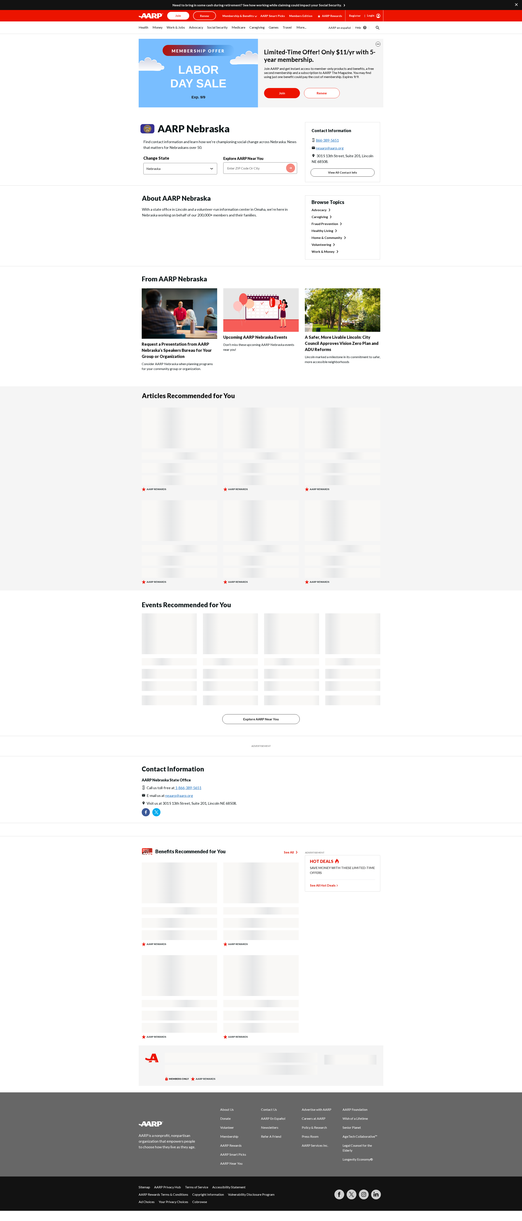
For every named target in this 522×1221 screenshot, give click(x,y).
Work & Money (323, 251)
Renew (322, 93)
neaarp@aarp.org (330, 148)
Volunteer (227, 1127)
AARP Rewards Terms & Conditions (163, 1194)
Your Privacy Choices (173, 1202)
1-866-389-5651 (188, 787)
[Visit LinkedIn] (376, 1194)
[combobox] (260, 168)
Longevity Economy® (358, 1159)
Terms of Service (196, 1187)
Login (370, 15)
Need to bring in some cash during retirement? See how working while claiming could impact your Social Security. (257, 5)
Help (358, 27)
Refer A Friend (271, 1136)
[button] (377, 27)
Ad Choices (147, 1202)
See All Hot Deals (323, 885)
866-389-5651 (327, 140)
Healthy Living (322, 231)
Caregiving (320, 217)
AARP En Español (273, 1118)
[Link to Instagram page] (364, 1194)
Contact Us (269, 1109)
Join (282, 93)
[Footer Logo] (167, 1124)
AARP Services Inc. (315, 1145)
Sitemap (144, 1187)
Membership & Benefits (238, 16)
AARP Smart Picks (272, 16)
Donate (225, 1118)
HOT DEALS (322, 861)
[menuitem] (143, 29)
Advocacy (319, 210)
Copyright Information (208, 1194)
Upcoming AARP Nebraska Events (255, 337)
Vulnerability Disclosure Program (251, 1194)
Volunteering (321, 244)
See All (289, 852)
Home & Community (327, 238)
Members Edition (300, 16)
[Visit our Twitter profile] (156, 812)
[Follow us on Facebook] (146, 812)
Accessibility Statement (229, 1187)
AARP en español (339, 27)
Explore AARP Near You (243, 158)
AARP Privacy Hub (167, 1187)
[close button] (378, 44)
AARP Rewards (332, 16)
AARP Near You (231, 1163)
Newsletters (269, 1127)
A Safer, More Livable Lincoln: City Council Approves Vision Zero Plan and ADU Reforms (341, 343)
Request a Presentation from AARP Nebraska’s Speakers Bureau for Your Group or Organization (177, 350)
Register (355, 15)
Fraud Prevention (325, 224)
